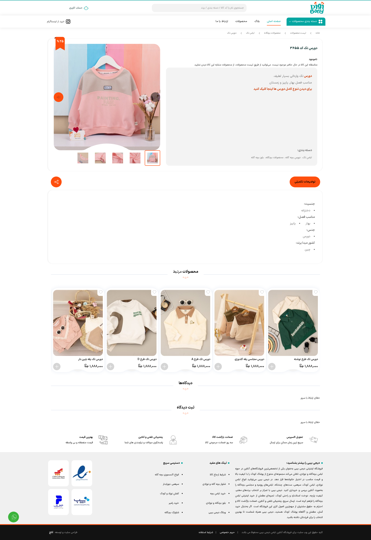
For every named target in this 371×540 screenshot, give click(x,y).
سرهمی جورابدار (171, 484)
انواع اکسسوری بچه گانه (167, 475)
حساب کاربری (76, 8)
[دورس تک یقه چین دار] (78, 323)
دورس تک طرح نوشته (306, 359)
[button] (155, 97)
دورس (307, 76)
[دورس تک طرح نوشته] (293, 323)
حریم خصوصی (227, 532)
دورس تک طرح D (147, 359)
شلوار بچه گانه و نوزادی (214, 484)
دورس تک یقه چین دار (90, 359)
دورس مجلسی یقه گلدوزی (249, 359)
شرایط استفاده (206, 532)
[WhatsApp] (13, 517)
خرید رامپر (174, 503)
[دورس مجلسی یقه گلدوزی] (239, 323)
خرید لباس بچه (218, 494)
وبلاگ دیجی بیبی (217, 513)
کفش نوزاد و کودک (169, 494)
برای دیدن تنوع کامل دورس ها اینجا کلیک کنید (283, 89)
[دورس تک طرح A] (185, 323)
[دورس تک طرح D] (132, 323)
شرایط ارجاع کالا (218, 475)
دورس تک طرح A (200, 359)
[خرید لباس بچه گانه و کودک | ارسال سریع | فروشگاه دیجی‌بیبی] (317, 8)
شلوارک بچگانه (171, 513)
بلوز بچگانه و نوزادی (216, 503)
